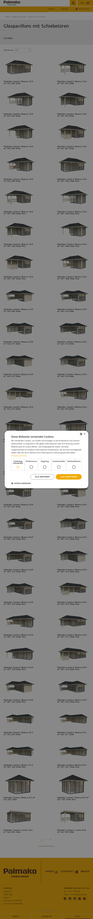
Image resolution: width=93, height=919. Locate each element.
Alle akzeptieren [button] (68, 477)
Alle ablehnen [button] (42, 477)
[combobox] (81, 434)
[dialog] (46, 459)
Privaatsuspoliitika (19, 455)
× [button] (84, 434)
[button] (21, 483)
